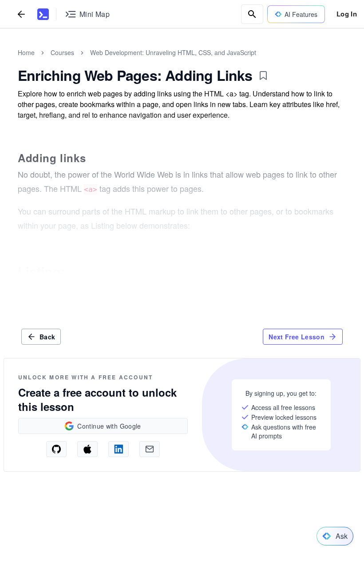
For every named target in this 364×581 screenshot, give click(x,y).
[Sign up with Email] (149, 449)
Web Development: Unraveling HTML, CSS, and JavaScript (173, 52)
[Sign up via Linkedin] (118, 449)
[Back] (21, 14)
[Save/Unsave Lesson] (263, 75)
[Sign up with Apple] (87, 449)
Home (26, 52)
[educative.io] (43, 14)
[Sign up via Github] (56, 449)
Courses (62, 52)
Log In (346, 14)
